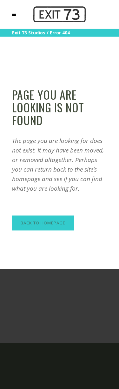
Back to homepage (43, 223)
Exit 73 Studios (28, 33)
